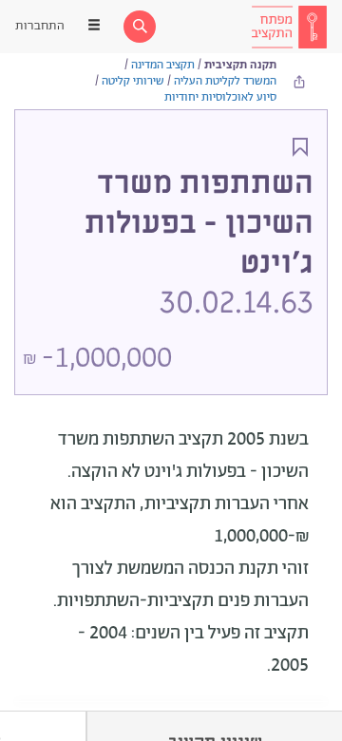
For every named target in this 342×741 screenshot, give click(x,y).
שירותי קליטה (133, 81)
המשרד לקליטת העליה (225, 81)
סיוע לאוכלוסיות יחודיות (220, 97)
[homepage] (289, 26)
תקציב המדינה (163, 65)
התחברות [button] (40, 26)
